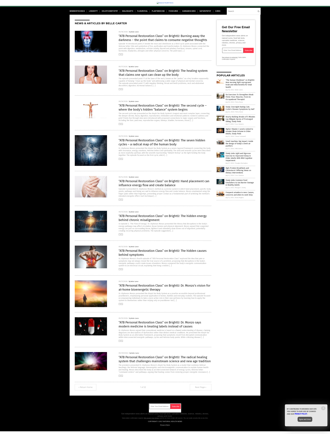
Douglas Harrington (241, 163)
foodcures (173, 11)
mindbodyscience (77, 11)
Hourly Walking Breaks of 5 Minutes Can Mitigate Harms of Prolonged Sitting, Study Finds (240, 119)
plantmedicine (158, 11)
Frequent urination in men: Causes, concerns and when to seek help (240, 193)
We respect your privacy (151, 418)
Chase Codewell (240, 136)
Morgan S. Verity (240, 188)
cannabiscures (189, 11)
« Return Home (86, 387)
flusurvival (142, 11)
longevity (93, 11)
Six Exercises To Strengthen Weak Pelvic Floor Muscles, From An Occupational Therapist (239, 97)
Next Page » (200, 387)
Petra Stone (239, 102)
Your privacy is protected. (230, 57)
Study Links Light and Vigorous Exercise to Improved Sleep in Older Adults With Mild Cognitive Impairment (239, 157)
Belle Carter (239, 90)
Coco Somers (239, 124)
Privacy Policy (165, 425)
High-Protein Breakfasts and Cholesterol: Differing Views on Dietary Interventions (238, 170)
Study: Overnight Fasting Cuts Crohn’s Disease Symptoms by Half (240, 108)
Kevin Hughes (239, 197)
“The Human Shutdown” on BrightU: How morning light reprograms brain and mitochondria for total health (240, 83)
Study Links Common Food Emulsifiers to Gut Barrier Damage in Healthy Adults (240, 182)
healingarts (127, 11)
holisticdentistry (110, 11)
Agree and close (305, 419)
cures (217, 11)
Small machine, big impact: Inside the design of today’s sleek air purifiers (239, 143)
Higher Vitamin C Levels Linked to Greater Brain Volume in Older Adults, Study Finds (239, 131)
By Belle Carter (134, 32)
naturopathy (205, 11)
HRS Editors (239, 148)
